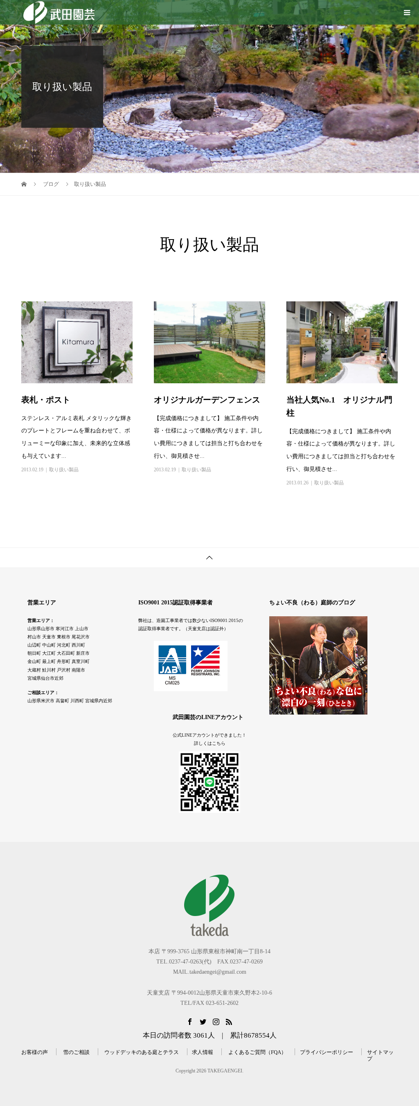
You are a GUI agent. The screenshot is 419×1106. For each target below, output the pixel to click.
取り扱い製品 (64, 470)
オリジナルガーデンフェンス (207, 399)
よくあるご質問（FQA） (257, 1052)
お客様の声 (34, 1052)
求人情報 (202, 1052)
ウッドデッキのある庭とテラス (141, 1052)
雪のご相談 (76, 1052)
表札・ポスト (45, 399)
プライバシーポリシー (326, 1052)
